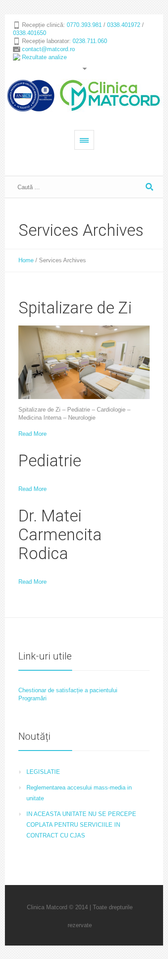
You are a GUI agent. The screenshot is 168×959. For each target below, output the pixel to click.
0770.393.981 (84, 25)
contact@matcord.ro (48, 49)
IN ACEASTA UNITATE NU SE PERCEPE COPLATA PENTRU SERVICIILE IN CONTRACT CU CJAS (81, 825)
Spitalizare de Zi (75, 308)
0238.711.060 (90, 41)
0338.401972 (123, 25)
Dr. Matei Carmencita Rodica (60, 535)
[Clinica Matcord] (84, 95)
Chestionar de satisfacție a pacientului (67, 690)
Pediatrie (49, 460)
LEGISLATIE (43, 771)
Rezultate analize (44, 57)
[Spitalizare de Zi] (84, 362)
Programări (32, 698)
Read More (32, 433)
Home (26, 260)
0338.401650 (29, 33)
